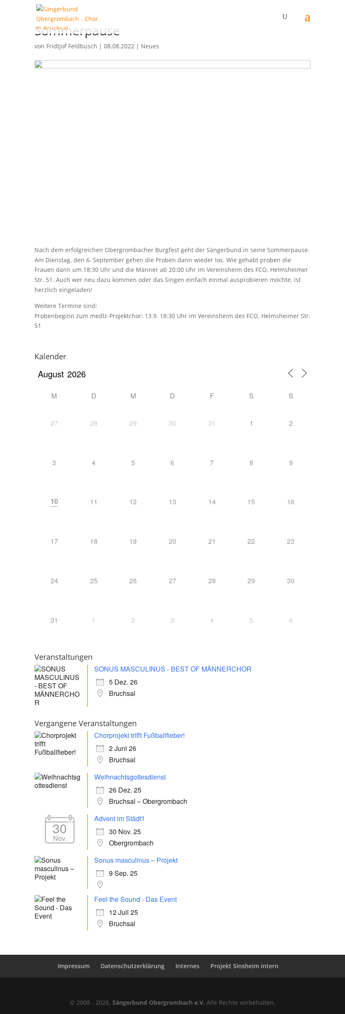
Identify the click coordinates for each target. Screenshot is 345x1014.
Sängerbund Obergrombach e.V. (158, 1002)
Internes (187, 966)
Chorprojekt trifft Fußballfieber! (139, 735)
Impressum (74, 966)
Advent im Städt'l (119, 818)
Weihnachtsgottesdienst (130, 777)
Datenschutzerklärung (133, 966)
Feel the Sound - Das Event (135, 899)
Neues (150, 46)
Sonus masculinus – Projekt (136, 860)
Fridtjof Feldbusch (71, 46)
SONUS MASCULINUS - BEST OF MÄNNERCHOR (173, 669)
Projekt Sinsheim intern (244, 966)
